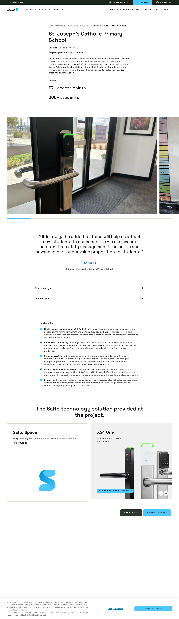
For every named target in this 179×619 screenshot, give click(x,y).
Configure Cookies (115, 609)
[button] (160, 493)
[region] (89, 608)
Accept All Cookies (153, 609)
